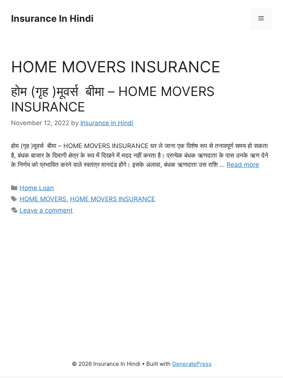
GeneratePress (192, 363)
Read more (243, 164)
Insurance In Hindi (52, 18)
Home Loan (37, 188)
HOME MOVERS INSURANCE (112, 199)
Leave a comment (46, 210)
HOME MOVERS (43, 199)
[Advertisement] (141, 278)
